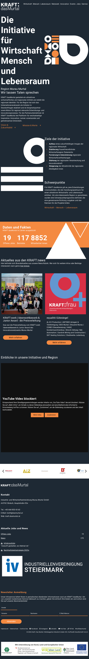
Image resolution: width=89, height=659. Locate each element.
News (3, 538)
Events (72, 4)
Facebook (34, 629)
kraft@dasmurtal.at (15, 513)
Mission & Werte (30, 125)
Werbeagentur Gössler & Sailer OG (55, 632)
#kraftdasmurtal (80, 629)
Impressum (4, 629)
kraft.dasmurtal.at (12, 516)
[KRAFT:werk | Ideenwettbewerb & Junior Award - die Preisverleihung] (21, 294)
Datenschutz (14, 629)
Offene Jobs (6, 534)
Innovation (64, 4)
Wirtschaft (27, 4)
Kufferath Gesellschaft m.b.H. (78, 632)
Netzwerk (55, 4)
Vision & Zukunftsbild (6, 126)
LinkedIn (53, 629)
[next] (85, 471)
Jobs (79, 4)
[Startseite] (10, 7)
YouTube (63, 629)
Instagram (44, 629)
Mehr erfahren (15, 337)
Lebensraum (45, 4)
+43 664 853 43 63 (12, 510)
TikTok (71, 629)
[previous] (3, 471)
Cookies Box (24, 629)
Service (85, 4)
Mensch (36, 4)
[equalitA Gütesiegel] (65, 294)
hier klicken (25, 266)
